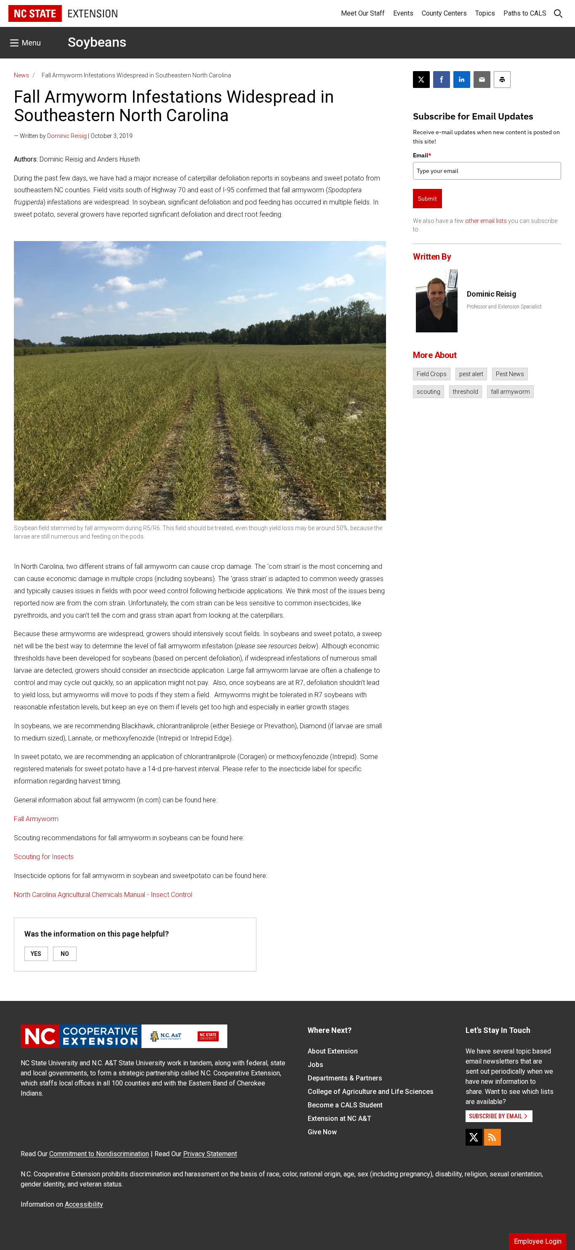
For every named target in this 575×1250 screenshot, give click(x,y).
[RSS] (492, 1137)
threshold (465, 391)
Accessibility (84, 1204)
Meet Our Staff (363, 13)
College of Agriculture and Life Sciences (371, 1092)
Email (422, 155)
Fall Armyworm (36, 819)
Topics (485, 13)
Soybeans (97, 42)
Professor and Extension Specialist (504, 307)
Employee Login (538, 1241)
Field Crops (432, 374)
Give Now (322, 1132)
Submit (427, 198)
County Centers (444, 13)
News (21, 75)
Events (403, 13)
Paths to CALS (524, 13)
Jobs (315, 1065)
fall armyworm (510, 391)
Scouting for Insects (44, 857)
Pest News (510, 374)
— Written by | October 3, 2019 (73, 136)
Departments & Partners (345, 1078)
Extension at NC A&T (339, 1119)
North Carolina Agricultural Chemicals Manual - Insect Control (103, 895)
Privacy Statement (210, 1154)
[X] (474, 1137)
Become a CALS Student (345, 1105)
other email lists (486, 221)
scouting (428, 391)
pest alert (471, 374)
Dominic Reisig (67, 136)
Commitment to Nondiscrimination (99, 1154)
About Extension (333, 1051)
